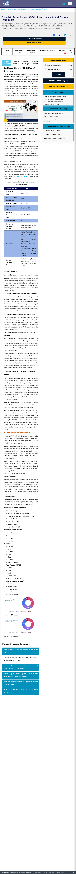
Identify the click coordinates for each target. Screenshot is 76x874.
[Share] (70, 35)
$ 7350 (70, 69)
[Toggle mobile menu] (70, 3)
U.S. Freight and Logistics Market (53, 101)
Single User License (52, 65)
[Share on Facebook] (54, 35)
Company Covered (35, 63)
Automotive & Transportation (17, 9)
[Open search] (64, 4)
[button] (71, 869)
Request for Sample (34, 42)
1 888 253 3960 (55, 130)
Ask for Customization (34, 39)
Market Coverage (25, 63)
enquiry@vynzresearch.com (57, 138)
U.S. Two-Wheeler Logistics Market (54, 99)
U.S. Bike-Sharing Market (51, 104)
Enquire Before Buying (58, 81)
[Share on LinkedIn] (65, 35)
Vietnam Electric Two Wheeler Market (55, 96)
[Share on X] (59, 35)
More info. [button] (63, 872)
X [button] (73, 872)
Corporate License (52, 69)
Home (3, 9)
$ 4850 (70, 65)
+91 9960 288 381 (54, 134)
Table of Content (16, 63)
